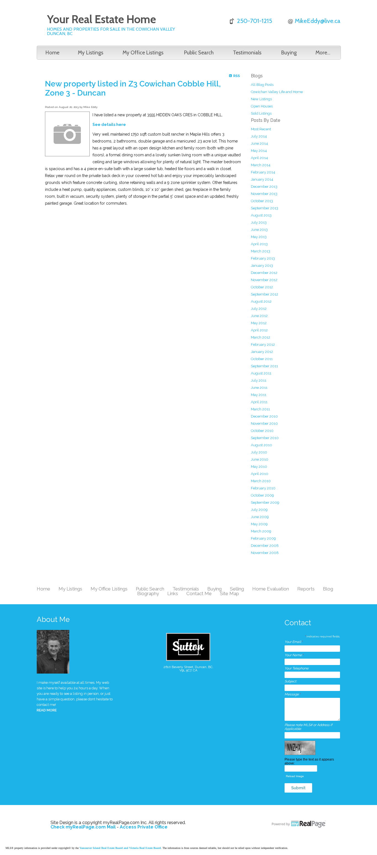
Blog (328, 589)
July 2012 (259, 309)
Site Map (229, 593)
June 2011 (259, 388)
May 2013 (259, 237)
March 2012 (260, 337)
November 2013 (264, 194)
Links (172, 593)
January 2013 (262, 265)
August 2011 (261, 373)
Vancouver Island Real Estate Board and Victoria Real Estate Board (120, 847)
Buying (289, 52)
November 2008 (265, 553)
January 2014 (262, 179)
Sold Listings (261, 113)
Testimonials (247, 52)
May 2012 (259, 323)
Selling (237, 589)
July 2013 (259, 222)
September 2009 (265, 502)
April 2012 (259, 330)
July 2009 (259, 510)
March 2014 (260, 165)
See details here (109, 124)
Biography (148, 593)
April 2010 (259, 474)
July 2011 (258, 380)
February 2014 (263, 172)
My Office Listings (143, 52)
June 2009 (260, 517)
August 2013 (261, 215)
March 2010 (261, 481)
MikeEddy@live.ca (317, 21)
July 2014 (259, 136)
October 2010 (262, 431)
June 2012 (259, 316)
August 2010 (261, 445)
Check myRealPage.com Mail (83, 827)
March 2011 (260, 409)
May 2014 (259, 151)
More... (322, 52)
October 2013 (262, 201)
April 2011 (259, 402)
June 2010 (259, 459)
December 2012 (264, 273)
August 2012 (261, 301)
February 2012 (263, 344)
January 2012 (262, 352)
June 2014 (259, 143)
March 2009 (261, 531)
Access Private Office (144, 827)
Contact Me (199, 593)
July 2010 (259, 452)
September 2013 (264, 208)
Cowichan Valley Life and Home (277, 92)
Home (52, 52)
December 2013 (264, 186)
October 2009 (262, 495)
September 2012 (264, 294)
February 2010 (263, 488)
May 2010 (259, 467)
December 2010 (264, 416)
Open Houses (262, 106)
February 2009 (263, 538)
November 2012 (264, 280)
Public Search (199, 52)
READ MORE (47, 710)
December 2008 (265, 545)
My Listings (90, 52)
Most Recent (261, 129)
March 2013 (260, 251)
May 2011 (258, 395)
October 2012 (262, 287)
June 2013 (259, 230)
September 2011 (264, 366)
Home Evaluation (270, 589)
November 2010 (264, 423)
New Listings (261, 99)
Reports (306, 589)
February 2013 (263, 258)
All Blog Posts (262, 85)
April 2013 (259, 244)
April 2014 (259, 158)
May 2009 (259, 524)
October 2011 (262, 359)
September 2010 (265, 438)
